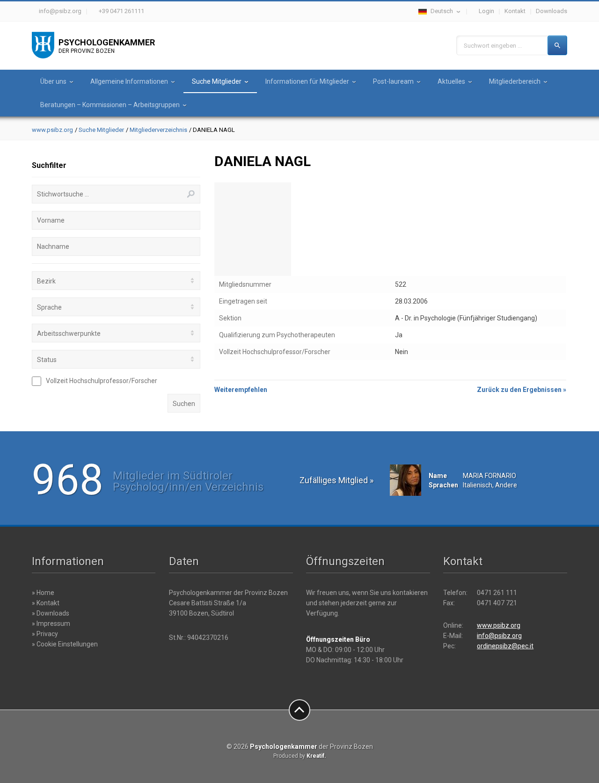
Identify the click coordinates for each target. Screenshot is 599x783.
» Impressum (51, 623)
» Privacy (45, 634)
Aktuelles (451, 81)
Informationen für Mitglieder (307, 81)
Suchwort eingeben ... (493, 45)
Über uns (53, 81)
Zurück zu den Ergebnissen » (521, 389)
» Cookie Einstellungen (65, 644)
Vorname (51, 220)
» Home (43, 592)
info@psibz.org (60, 10)
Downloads (551, 10)
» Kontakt (45, 603)
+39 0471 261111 (121, 10)
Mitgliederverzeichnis (158, 129)
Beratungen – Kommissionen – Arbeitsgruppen (110, 105)
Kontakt (515, 10)
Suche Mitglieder (216, 81)
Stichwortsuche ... (63, 194)
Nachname (53, 246)
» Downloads (50, 613)
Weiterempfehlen (240, 389)
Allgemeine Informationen (129, 81)
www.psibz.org (52, 129)
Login (486, 10)
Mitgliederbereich (515, 81)
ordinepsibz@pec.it (505, 646)
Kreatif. (316, 756)
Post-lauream (393, 81)
